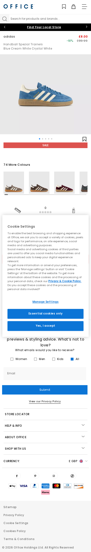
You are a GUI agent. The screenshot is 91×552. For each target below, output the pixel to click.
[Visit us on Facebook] (18, 476)
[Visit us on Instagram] (55, 476)
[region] (45, 276)
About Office (15, 437)
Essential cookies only (45, 314)
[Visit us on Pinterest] (36, 476)
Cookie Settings (16, 523)
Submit (44, 390)
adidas (9, 36)
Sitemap (10, 507)
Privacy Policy (14, 515)
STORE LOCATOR (17, 414)
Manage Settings (45, 302)
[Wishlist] (61, 6)
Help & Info (13, 426)
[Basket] (70, 6)
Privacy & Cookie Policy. (64, 281)
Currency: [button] (40, 461)
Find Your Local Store (44, 27)
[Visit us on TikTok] (73, 476)
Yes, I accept (45, 326)
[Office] (19, 6)
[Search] (4, 18)
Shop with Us (15, 449)
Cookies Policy (15, 531)
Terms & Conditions (19, 539)
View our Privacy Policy (45, 401)
